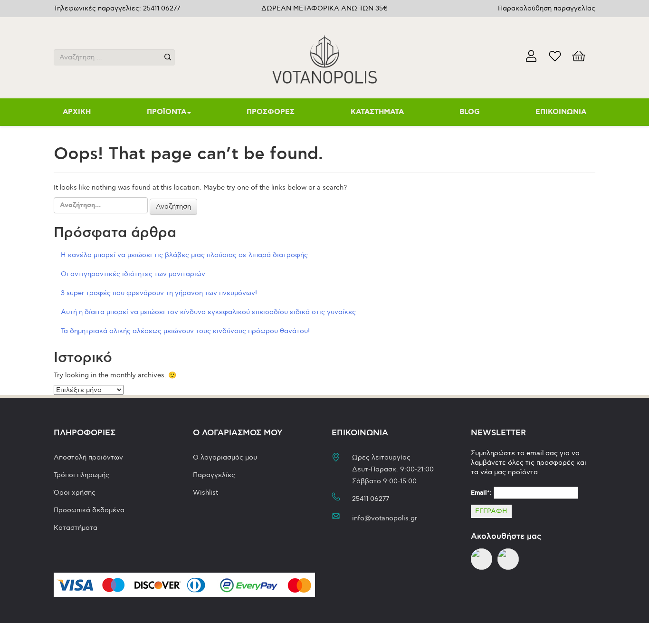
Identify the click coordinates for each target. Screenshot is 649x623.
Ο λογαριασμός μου (225, 457)
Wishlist (205, 493)
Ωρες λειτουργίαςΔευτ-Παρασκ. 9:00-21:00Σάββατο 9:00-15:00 (393, 469)
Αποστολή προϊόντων (88, 457)
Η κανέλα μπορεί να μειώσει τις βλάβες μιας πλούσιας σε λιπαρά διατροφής (184, 255)
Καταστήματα (75, 528)
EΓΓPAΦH (491, 511)
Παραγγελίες (214, 475)
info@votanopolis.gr (384, 518)
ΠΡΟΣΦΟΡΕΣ (271, 112)
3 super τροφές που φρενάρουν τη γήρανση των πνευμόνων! (159, 293)
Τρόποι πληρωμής (81, 475)
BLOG (469, 112)
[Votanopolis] (324, 56)
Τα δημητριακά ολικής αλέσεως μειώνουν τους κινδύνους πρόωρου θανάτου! (185, 331)
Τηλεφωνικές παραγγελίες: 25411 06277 (117, 8)
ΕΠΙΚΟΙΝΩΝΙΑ (560, 112)
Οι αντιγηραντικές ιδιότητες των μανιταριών (133, 274)
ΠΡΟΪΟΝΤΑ (166, 112)
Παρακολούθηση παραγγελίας (546, 8)
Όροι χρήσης (74, 493)
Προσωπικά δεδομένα (89, 510)
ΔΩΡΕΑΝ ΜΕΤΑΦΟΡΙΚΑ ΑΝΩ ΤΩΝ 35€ (324, 8)
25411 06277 (370, 499)
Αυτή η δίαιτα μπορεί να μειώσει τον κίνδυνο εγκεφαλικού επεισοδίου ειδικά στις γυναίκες (208, 312)
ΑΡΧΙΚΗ (77, 112)
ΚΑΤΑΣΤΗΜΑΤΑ (377, 112)
